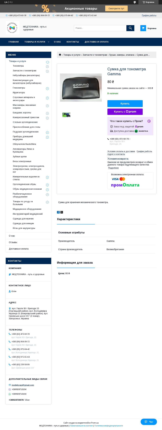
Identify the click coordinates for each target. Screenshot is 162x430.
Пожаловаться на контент (81, 426)
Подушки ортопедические (25, 132)
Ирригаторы (19, 92)
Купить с (119, 111)
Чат (151, 422)
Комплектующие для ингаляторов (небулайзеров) (27, 81)
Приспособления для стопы (26, 127)
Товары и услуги (34, 42)
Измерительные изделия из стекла (26, 178)
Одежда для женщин (23, 223)
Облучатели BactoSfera (24, 144)
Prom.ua (95, 423)
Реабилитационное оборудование (22, 195)
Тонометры (18, 66)
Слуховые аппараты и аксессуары (24, 98)
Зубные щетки (20, 156)
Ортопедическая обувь (24, 184)
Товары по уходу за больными (23, 202)
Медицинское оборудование (27, 209)
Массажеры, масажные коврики (24, 106)
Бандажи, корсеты (22, 112)
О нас (57, 42)
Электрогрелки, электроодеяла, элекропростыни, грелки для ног (28, 169)
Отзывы (13, 242)
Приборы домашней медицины (23, 137)
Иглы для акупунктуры (24, 228)
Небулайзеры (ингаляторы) (26, 75)
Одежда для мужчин (23, 218)
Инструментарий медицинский (28, 214)
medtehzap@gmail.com (23, 385)
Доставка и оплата (97, 42)
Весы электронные (22, 161)
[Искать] (130, 28)
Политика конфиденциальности (108, 426)
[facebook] (58, 212)
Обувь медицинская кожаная (27, 189)
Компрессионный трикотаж (26, 117)
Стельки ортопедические (25, 122)
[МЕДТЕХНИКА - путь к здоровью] (12, 33)
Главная (14, 42)
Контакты (73, 42)
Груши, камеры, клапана (121, 55)
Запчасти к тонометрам (95, 55)
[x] (61, 212)
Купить (125, 103)
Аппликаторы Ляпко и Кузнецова (23, 150)
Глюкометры (19, 88)
